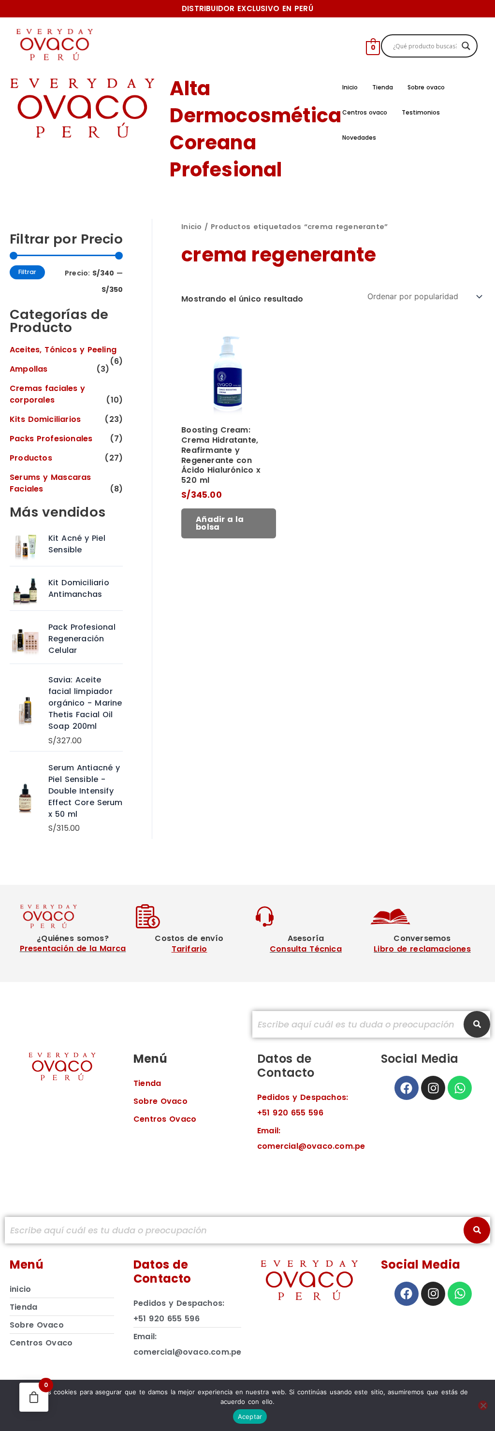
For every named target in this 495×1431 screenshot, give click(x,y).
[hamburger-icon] (340, 46)
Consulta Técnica (306, 948)
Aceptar (250, 1416)
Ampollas (29, 369)
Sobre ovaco (426, 87)
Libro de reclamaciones (422, 948)
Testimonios (421, 112)
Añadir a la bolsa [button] (220, 523)
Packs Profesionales (51, 438)
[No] (483, 1405)
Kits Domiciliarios (45, 419)
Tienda (382, 87)
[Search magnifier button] (466, 46)
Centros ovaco (365, 112)
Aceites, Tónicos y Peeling (63, 349)
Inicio (350, 87)
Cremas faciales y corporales (48, 394)
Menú (150, 1059)
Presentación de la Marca (73, 948)
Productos (31, 457)
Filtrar (27, 272)
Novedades (359, 137)
